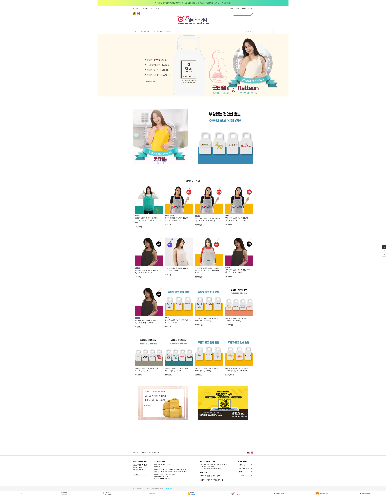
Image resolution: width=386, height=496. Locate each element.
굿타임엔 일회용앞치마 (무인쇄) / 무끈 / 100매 (177, 269)
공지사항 (248, 31)
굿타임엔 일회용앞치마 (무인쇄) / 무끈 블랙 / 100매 (147, 271)
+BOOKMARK (136, 8)
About (136, 474)
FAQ (151, 8)
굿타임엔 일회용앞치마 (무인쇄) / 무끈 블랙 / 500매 (237, 271)
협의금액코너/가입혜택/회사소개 (164, 31)
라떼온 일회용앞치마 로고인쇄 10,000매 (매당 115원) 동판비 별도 (238, 370)
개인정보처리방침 (154, 452)
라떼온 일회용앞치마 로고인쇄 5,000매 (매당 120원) (206, 370)
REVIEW (145, 8)
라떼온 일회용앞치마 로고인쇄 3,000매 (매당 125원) (146, 370)
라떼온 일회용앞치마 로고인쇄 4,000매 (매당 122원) (176, 370)
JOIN (237, 8)
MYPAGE (243, 8)
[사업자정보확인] (180, 469)
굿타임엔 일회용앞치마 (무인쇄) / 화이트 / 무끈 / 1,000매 (237, 219)
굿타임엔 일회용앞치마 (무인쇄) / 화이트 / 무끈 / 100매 (177, 219)
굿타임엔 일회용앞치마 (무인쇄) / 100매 (207, 270)
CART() (250, 8)
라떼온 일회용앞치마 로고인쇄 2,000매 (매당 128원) (236, 319)
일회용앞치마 (145, 31)
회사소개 (135, 452)
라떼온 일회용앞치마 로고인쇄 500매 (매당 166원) (178, 321)
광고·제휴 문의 (244, 468)
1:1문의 (157, 8)
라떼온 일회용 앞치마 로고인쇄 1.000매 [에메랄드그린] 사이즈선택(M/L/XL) (148, 220)
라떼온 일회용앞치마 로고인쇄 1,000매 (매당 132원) (206, 319)
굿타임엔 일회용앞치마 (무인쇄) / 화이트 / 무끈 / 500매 (207, 220)
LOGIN (232, 8)
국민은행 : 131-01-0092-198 (210, 476)
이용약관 (143, 452)
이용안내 (164, 452)
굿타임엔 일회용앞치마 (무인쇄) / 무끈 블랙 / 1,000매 (147, 322)
